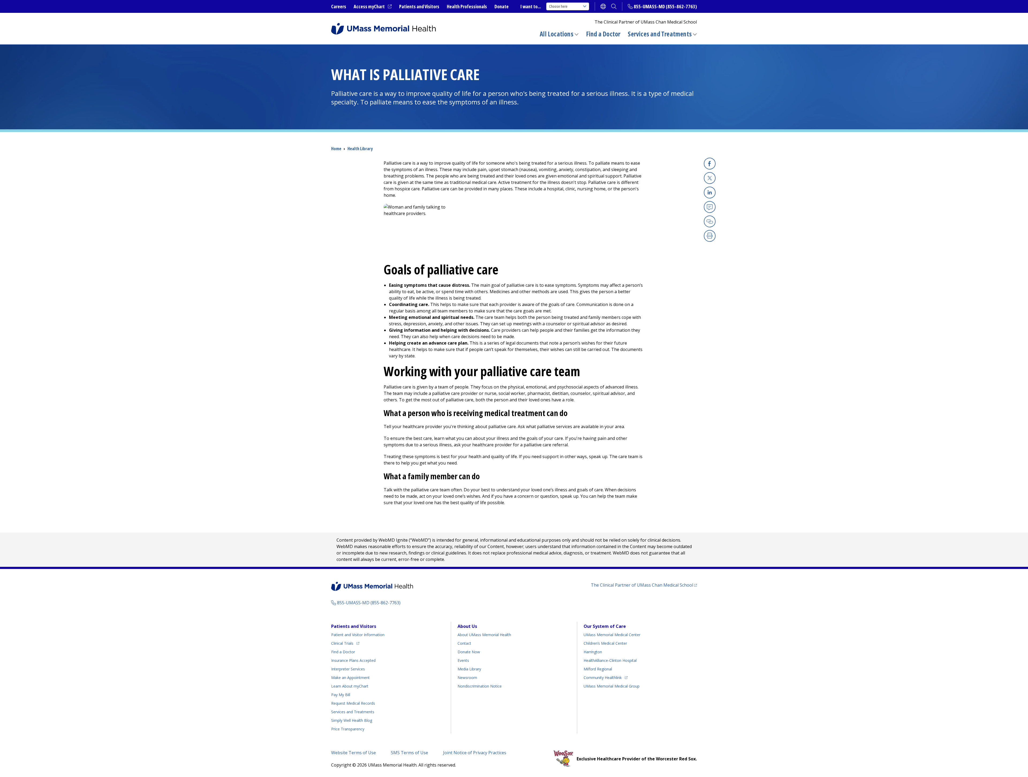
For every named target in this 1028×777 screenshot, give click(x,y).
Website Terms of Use (353, 753)
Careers (338, 6)
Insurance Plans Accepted (353, 660)
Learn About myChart (349, 686)
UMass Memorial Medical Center (612, 634)
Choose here (558, 6)
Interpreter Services (348, 669)
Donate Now (469, 651)
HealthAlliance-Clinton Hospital (610, 660)
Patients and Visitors (419, 6)
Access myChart (373, 6)
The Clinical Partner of (644, 585)
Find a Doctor (603, 34)
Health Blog (351, 720)
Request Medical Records (353, 703)
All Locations (556, 33)
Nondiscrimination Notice (480, 686)
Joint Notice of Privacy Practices (474, 753)
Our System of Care (605, 626)
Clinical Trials (345, 643)
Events (463, 660)
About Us (467, 626)
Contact (464, 643)
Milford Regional (598, 669)
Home (336, 149)
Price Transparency (347, 728)
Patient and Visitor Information (357, 634)
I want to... (530, 6)
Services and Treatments (660, 33)
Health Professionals (467, 6)
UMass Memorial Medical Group (612, 686)
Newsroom (467, 677)
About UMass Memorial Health (484, 634)
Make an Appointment (350, 677)
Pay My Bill (340, 694)
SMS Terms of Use (409, 753)
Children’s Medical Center (605, 643)
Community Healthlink (603, 677)
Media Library (469, 669)
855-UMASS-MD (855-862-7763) (665, 6)
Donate (501, 6)
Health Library (360, 149)
